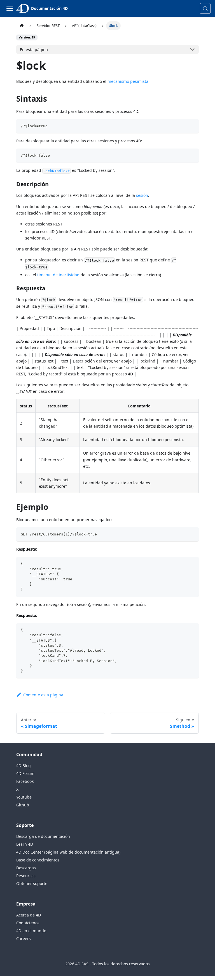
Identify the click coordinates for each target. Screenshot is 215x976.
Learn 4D (24, 844)
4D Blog (23, 765)
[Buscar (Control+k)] (205, 8)
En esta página (34, 49)
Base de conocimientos (37, 860)
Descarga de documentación (43, 836)
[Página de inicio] (21, 25)
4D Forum (25, 773)
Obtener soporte (31, 883)
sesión (142, 195)
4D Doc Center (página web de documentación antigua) (68, 852)
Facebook (25, 781)
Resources (26, 875)
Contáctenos (27, 922)
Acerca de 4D (28, 915)
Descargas (26, 867)
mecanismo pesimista (128, 81)
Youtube (24, 797)
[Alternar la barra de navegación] (10, 8)
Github (22, 805)
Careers (23, 938)
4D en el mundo (31, 930)
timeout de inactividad (58, 274)
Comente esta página (43, 694)
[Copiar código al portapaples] (192, 126)
